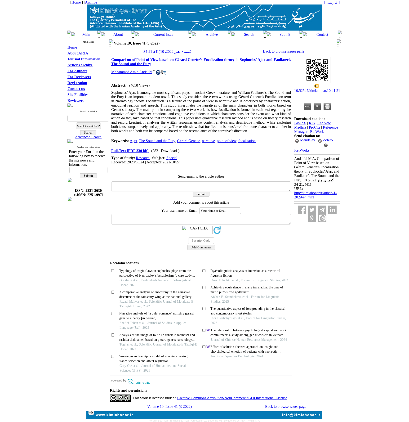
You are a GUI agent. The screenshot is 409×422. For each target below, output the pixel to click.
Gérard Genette (188, 141)
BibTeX (300, 123)
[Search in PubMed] (163, 74)
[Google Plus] (312, 218)
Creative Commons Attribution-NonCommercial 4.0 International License (232, 398)
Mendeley (307, 140)
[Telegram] (322, 210)
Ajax (133, 141)
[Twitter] (312, 210)
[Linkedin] (332, 210)
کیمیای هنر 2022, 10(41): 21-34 (167, 51)
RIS (312, 123)
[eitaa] (322, 218)
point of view (226, 141)
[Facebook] (302, 210)
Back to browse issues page (283, 51)
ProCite (314, 127)
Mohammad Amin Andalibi (131, 72)
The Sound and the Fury (157, 141)
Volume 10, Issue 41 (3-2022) (169, 406)
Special (171, 158)
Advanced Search (88, 137)
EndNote (324, 123)
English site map (180, 420)
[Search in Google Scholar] (158, 74)
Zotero (328, 140)
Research (143, 158)
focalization (247, 141)
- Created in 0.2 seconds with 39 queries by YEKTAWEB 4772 (225, 420)
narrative (208, 141)
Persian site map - (159, 420)
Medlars (300, 127)
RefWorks (317, 132)
